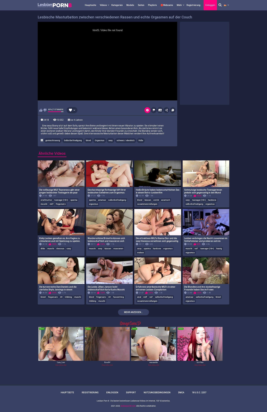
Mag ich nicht (45, 110)
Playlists (152, 5)
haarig (219, 249)
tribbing (68, 297)
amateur (102, 200)
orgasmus (93, 204)
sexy (110, 140)
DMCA (181, 392)
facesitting (118, 297)
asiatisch (165, 200)
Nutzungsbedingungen (157, 392)
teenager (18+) (61, 200)
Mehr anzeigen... (133, 312)
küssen (148, 200)
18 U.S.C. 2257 (199, 392)
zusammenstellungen (147, 204)
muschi (44, 204)
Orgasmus (99, 140)
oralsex (140, 253)
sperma (73, 200)
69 (61, 297)
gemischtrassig (52, 140)
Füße (141, 140)
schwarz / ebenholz (126, 140)
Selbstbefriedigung (73, 140)
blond (88, 140)
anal (139, 297)
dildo (43, 249)
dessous (60, 249)
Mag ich (40, 110)
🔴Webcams (167, 5)
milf (51, 204)
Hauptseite (90, 5)
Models (130, 5)
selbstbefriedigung (117, 200)
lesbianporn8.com (128, 406)
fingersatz (61, 204)
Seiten (141, 5)
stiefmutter (46, 200)
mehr (179, 5)
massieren (118, 249)
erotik (156, 200)
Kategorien (117, 5)
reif (196, 249)
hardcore (212, 200)
